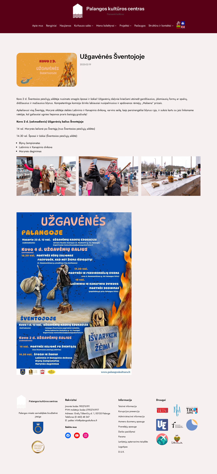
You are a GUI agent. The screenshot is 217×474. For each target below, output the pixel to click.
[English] (183, 28)
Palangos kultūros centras (115, 8)
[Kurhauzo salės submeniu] (92, 25)
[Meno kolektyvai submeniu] (115, 25)
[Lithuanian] (178, 28)
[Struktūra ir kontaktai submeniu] (172, 25)
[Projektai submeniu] (130, 25)
